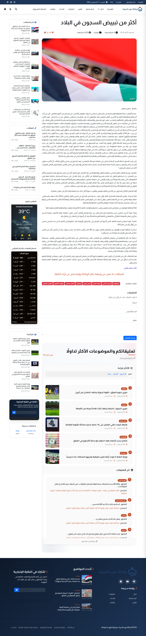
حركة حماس (96, 283)
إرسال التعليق (130, 338)
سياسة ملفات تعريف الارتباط (28, 627)
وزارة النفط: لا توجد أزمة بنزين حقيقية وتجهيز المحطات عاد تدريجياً (96, 457)
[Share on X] (50, 32)
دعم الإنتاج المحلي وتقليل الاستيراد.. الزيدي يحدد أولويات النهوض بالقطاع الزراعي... (21, 65)
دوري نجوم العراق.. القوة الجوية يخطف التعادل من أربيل (101, 392)
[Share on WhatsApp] (47, 32)
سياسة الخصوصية (46, 627)
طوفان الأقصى (58, 283)
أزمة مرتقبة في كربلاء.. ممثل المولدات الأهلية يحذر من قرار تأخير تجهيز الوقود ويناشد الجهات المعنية (88, 492)
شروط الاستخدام (59, 627)
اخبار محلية (90, 9)
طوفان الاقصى (47, 283)
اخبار (102, 9)
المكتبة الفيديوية (39, 9)
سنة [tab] (109, 374)
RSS (111, 2)
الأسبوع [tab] (123, 374)
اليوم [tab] (130, 374)
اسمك (134, 303)
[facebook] (134, 581)
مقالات (52, 9)
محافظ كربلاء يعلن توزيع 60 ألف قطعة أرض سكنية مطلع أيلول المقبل (92, 508)
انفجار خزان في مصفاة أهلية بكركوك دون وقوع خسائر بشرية (21, 52)
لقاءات (61, 9)
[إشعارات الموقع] (5, 9)
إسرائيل (78, 283)
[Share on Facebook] (52, 32)
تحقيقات (71, 9)
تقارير (80, 9)
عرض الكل (49, 355)
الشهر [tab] (115, 374)
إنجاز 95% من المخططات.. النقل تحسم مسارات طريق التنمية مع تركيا (21, 111)
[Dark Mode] (10, 9)
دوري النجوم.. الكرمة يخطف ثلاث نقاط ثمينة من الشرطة (101, 408)
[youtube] (127, 581)
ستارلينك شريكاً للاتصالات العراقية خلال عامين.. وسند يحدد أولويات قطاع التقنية (21, 88)
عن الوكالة (70, 627)
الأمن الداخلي (70, 283)
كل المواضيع (131, 2)
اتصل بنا (118, 2)
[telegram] (120, 581)
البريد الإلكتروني (131, 311)
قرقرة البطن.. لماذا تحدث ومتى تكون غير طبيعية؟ (21, 77)
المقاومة (116, 283)
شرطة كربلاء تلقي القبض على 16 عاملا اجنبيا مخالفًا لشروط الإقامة (96, 425)
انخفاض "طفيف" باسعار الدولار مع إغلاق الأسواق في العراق (21, 40)
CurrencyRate (32, 325)
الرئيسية (140, 2)
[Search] (16, 9)
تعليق (135, 320)
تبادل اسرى (87, 283)
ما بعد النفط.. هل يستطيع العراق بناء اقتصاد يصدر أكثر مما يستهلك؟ (20, 28)
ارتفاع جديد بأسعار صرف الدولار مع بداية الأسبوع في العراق (100, 441)
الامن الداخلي (106, 283)
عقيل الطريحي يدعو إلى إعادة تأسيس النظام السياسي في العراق (22, 100)
